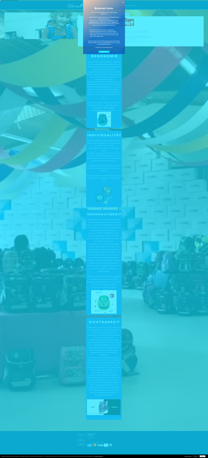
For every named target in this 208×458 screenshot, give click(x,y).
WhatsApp (114, 22)
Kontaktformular (93, 22)
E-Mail (101, 22)
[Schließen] (206, 456)
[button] (123, 2)
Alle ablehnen (195, 456)
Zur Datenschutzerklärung (98, 456)
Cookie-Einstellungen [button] (188, 456)
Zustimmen (202, 456)
